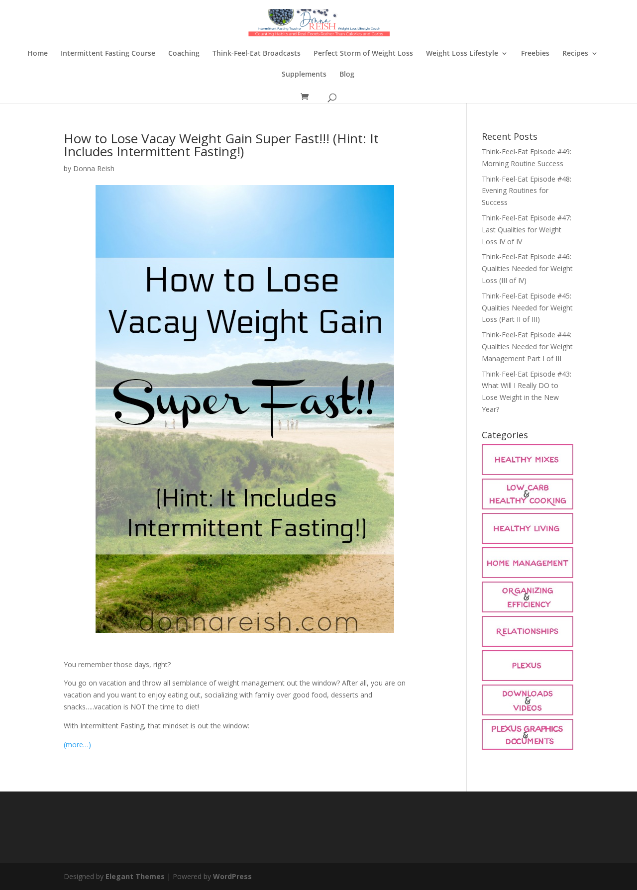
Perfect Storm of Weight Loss (363, 54)
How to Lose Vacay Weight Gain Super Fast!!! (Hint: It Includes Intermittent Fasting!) (221, 144)
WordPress (232, 876)
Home (37, 54)
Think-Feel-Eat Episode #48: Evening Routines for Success (526, 190)
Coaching (184, 54)
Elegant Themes (135, 876)
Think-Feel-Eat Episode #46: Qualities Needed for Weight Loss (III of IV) (527, 268)
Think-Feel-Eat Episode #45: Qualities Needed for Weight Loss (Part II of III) (527, 307)
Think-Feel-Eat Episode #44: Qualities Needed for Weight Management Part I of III (527, 346)
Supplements (304, 75)
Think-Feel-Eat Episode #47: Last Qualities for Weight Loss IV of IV (526, 229)
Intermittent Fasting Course (108, 54)
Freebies (535, 54)
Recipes (575, 54)
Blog (346, 75)
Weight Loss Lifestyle (462, 54)
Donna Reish (93, 168)
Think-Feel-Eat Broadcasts (256, 54)
